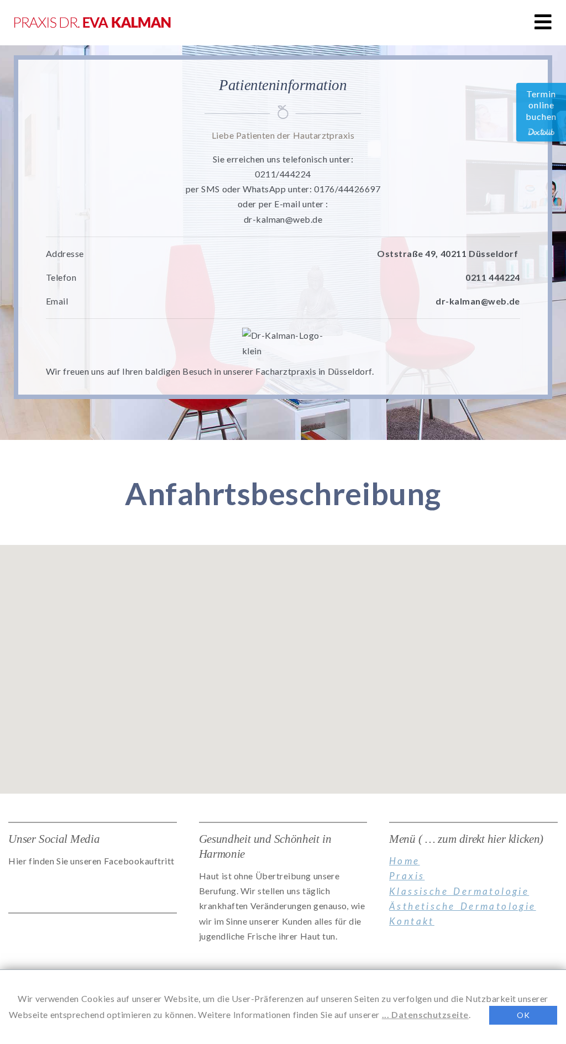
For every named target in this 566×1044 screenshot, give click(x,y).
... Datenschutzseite (425, 1014)
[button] (543, 22)
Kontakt (411, 921)
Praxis (406, 876)
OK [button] (523, 1015)
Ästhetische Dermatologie (462, 906)
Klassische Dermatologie (459, 891)
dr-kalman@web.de (478, 301)
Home (404, 861)
